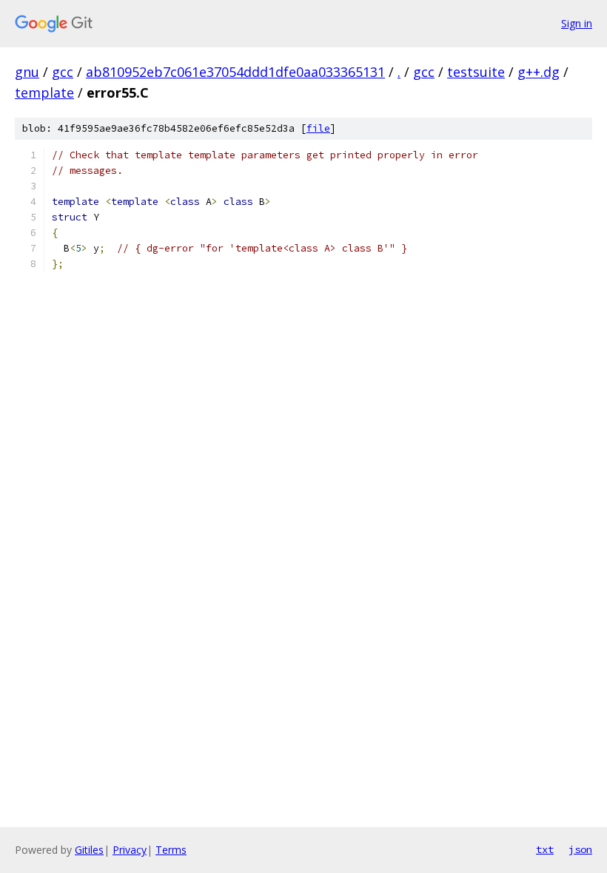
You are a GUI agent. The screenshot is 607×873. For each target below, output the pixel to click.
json (580, 849)
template (44, 92)
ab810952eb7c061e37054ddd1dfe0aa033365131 (235, 72)
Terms (171, 850)
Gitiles (89, 850)
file (318, 128)
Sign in (576, 23)
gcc (62, 72)
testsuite (476, 72)
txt (545, 849)
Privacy (130, 850)
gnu (27, 72)
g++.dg (538, 72)
